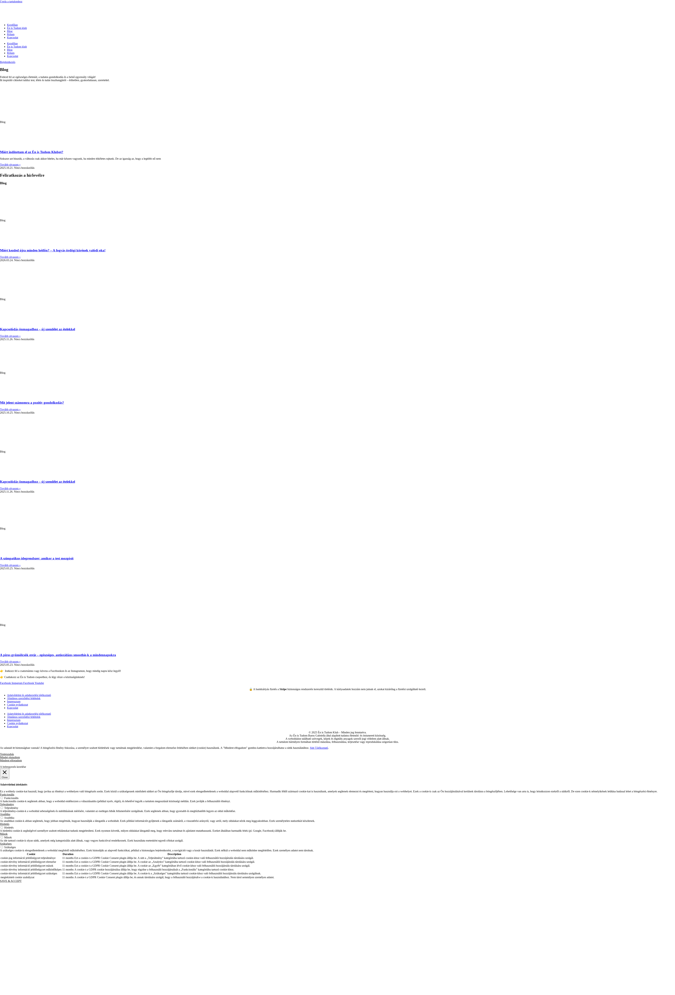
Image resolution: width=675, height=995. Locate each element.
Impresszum (13, 701)
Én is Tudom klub (17, 28)
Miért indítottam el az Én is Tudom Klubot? (31, 152)
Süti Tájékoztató (319, 747)
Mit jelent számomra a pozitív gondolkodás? (32, 402)
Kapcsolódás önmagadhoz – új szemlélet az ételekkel (37, 329)
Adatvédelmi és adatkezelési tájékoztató (29, 695)
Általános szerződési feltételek (23, 698)
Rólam (10, 34)
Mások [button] (4, 833)
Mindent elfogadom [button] (11, 760)
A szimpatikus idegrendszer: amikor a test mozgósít (36, 558)
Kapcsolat (12, 37)
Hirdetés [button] (4, 824)
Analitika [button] (5, 814)
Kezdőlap (12, 24)
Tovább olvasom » (10, 164)
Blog (9, 31)
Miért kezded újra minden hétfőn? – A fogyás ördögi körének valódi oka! (52, 250)
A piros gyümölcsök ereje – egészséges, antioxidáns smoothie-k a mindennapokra (58, 655)
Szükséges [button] (6, 843)
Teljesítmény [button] (7, 804)
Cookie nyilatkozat (17, 704)
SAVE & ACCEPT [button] (11, 880)
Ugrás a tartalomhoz (11, 1)
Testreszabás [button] (7, 754)
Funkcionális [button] (7, 794)
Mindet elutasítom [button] (10, 757)
